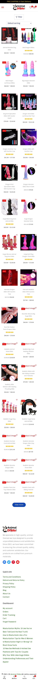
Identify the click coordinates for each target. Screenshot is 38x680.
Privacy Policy (8, 584)
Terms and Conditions (12, 577)
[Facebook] (4, 562)
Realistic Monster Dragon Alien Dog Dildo (28, 443)
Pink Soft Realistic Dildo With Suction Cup (28, 292)
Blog (4, 590)
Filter (20, 17)
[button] (17, 28)
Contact (6, 597)
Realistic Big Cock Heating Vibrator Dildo (28, 351)
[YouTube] (17, 562)
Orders (5, 612)
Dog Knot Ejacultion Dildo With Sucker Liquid (9, 116)
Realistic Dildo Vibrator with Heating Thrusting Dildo (9, 387)
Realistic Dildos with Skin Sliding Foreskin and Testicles (28, 373)
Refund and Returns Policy (13, 580)
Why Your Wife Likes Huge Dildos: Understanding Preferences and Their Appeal (18, 658)
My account (7, 608)
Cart (4, 618)
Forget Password (9, 622)
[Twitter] (9, 562)
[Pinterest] (13, 562)
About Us (6, 594)
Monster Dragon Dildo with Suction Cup (9, 292)
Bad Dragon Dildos (28, 47)
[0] (30, 7)
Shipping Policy (9, 587)
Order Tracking (9, 615)
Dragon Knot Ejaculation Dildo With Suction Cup (9, 186)
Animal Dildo (16, 674)
